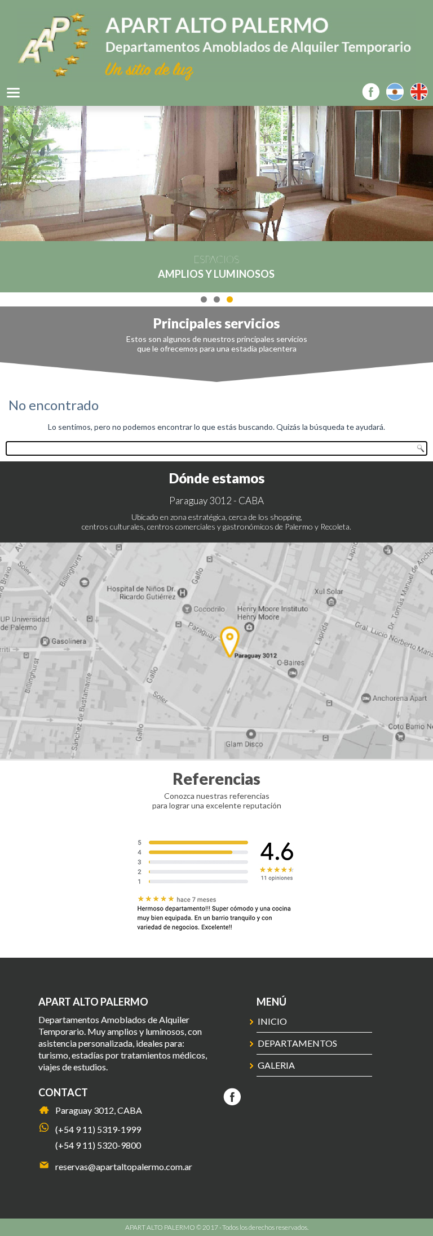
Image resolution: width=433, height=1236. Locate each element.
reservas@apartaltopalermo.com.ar (123, 1166)
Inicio (272, 1021)
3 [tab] (230, 299)
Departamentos (297, 1043)
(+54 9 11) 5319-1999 (98, 1129)
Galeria (276, 1065)
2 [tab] (217, 299)
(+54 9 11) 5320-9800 (98, 1145)
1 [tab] (204, 299)
